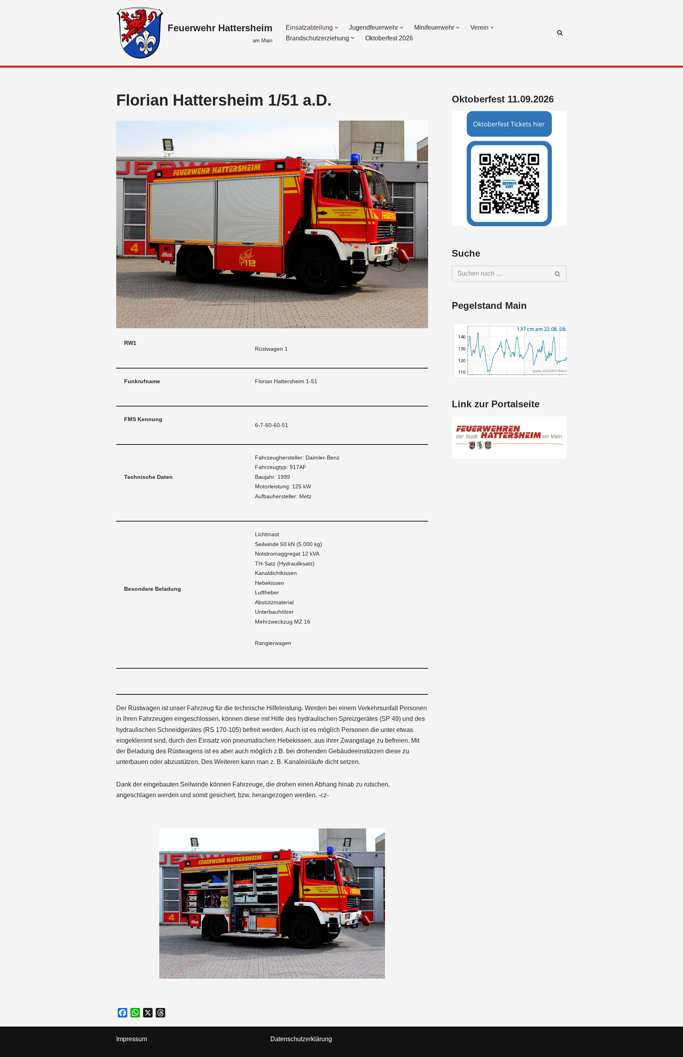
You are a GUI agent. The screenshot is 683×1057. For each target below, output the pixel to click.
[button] (336, 27)
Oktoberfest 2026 (389, 38)
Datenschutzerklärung (301, 1039)
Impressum (131, 1039)
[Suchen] (560, 33)
